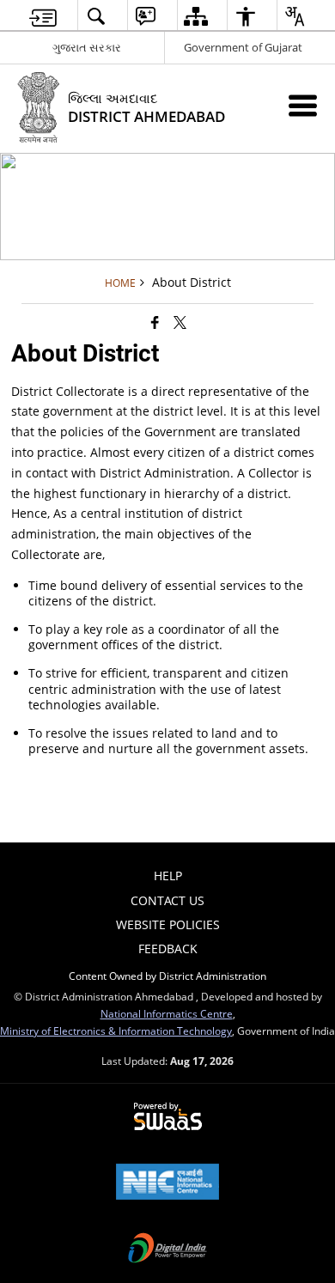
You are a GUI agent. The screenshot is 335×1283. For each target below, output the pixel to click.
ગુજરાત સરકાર (86, 47)
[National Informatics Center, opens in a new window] (167, 1183)
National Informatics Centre (166, 1013)
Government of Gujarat (243, 47)
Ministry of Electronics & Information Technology (116, 1030)
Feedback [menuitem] (168, 948)
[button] (95, 16)
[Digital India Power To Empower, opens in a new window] (167, 1249)
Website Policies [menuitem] (168, 924)
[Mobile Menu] (303, 105)
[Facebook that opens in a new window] (155, 322)
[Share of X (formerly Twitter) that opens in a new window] (180, 322)
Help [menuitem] (168, 875)
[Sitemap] (195, 16)
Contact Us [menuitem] (167, 900)
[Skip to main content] (42, 16)
